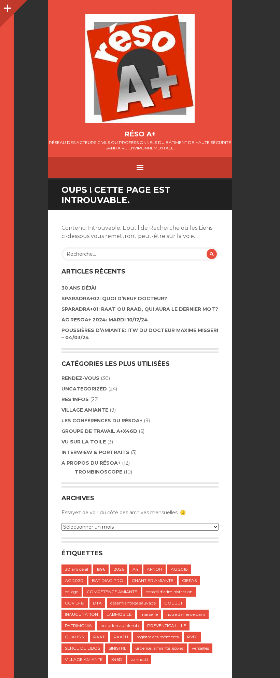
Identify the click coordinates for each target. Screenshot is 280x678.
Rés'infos (75, 399)
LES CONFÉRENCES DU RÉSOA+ (101, 420)
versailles (200, 648)
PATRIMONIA (78, 625)
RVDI (192, 636)
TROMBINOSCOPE (98, 472)
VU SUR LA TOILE (83, 442)
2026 (119, 569)
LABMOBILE (119, 614)
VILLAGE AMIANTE (84, 410)
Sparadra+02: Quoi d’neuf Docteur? (114, 298)
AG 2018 (179, 569)
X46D (116, 659)
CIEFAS (189, 580)
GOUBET (173, 603)
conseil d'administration (169, 591)
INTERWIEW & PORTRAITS (95, 452)
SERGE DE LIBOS (82, 648)
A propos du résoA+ (91, 463)
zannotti (139, 659)
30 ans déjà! (78, 288)
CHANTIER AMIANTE (152, 580)
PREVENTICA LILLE (166, 625)
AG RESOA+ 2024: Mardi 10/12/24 (104, 320)
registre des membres (158, 636)
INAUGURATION (81, 614)
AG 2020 (74, 580)
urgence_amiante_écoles (159, 648)
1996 (101, 569)
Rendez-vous (80, 378)
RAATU (120, 636)
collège (71, 591)
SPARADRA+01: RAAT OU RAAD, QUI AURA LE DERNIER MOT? (139, 309)
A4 (135, 569)
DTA (97, 603)
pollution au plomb (119, 625)
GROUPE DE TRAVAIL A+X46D (99, 431)
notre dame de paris (185, 614)
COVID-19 (74, 603)
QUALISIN (75, 636)
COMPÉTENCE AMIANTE (112, 591)
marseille (149, 614)
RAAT (99, 636)
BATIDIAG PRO (107, 580)
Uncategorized (84, 389)
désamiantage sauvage (133, 603)
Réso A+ (140, 134)
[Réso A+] (140, 68)
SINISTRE (118, 648)
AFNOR (154, 569)
